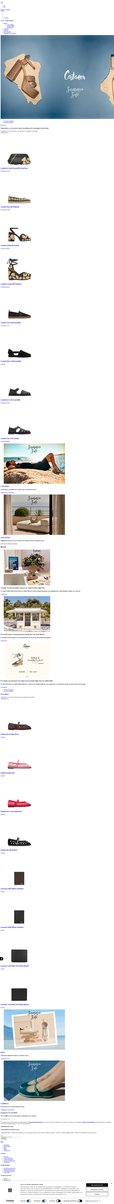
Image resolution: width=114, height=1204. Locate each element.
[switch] (44, 1201)
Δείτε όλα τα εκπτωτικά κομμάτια (9, 543)
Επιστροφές (7, 1162)
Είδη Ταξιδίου (7, 31)
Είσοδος (3, 9)
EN (4, 7)
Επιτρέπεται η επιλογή (97, 1189)
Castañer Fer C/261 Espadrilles (10, 400)
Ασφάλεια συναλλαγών (9, 1168)
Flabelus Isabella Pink (8, 773)
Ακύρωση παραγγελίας (9, 1160)
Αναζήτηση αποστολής (9, 1171)
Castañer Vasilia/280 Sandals (10, 245)
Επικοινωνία (7, 1150)
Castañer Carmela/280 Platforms (11, 284)
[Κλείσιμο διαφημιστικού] (111, 1183)
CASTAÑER (10, 24)
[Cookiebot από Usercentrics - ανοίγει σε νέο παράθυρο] (10, 1201)
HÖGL (3, 1052)
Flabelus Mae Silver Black (9, 850)
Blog (5, 1147)
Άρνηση (97, 1194)
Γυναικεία (6, 29)
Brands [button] (5, 23)
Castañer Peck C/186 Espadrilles (11, 361)
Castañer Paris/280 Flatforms (10, 207)
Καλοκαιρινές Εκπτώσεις (10, 33)
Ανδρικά (6, 30)
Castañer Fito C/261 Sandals (10, 438)
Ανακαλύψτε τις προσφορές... (8, 492)
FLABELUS (10, 27)
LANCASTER (10, 26)
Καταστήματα (7, 1146)
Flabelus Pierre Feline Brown (10, 734)
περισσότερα (4, 594)
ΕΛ (2, 2)
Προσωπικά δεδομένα (9, 1169)
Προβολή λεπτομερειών (91, 1201)
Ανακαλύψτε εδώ (5, 1058)
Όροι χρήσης (7, 1172)
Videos (5, 1149)
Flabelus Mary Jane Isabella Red (11, 811)
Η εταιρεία (6, 1145)
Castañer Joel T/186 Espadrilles (11, 322)
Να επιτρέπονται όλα (97, 1185)
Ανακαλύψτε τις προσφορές (7, 1109)
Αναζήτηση (3, 1137)
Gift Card (6, 1156)
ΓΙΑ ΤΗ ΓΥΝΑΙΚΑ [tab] (9, 121)
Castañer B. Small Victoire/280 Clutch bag (14, 168)
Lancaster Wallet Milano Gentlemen (12, 888)
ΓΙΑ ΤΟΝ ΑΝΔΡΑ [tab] (8, 122)
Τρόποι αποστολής (8, 1159)
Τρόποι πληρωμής (8, 1158)
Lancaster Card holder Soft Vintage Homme (15, 966)
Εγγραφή (8, 9)
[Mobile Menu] (1, 1)
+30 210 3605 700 (5, 1132)
